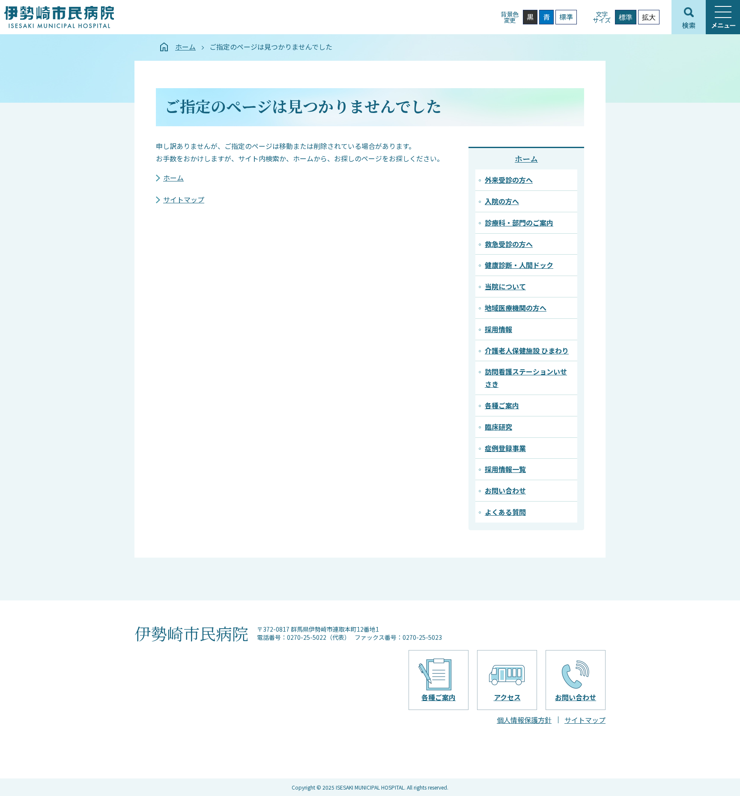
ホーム (185, 47)
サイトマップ (183, 199)
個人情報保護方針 (524, 720)
